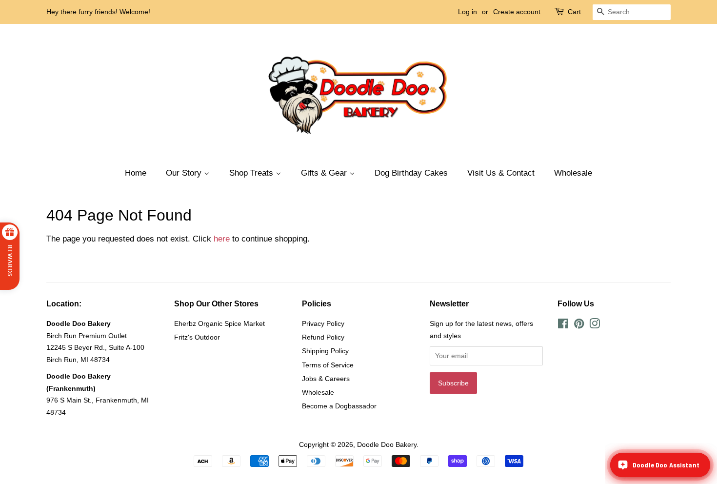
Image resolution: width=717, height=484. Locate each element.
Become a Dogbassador (339, 406)
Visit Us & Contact (501, 173)
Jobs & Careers (326, 379)
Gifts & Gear (325, 173)
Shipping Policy (325, 351)
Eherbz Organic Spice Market (219, 323)
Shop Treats (252, 173)
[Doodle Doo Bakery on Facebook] (563, 325)
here (222, 238)
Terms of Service (328, 365)
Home (135, 173)
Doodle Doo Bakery (387, 444)
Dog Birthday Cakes (411, 173)
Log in (467, 12)
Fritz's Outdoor (197, 337)
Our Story (185, 173)
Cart (574, 12)
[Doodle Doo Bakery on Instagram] (594, 325)
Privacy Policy (323, 323)
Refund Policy (323, 337)
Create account (516, 12)
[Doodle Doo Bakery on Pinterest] (579, 325)
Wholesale (573, 173)
